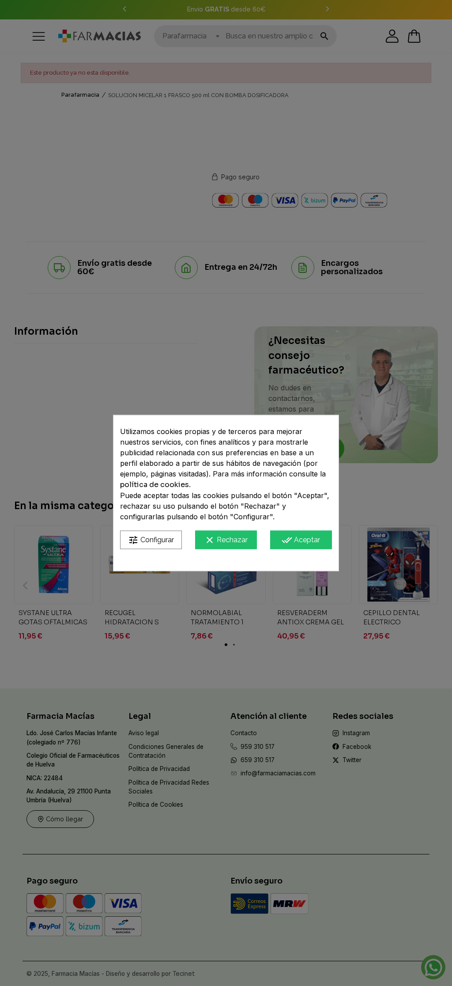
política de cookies (154, 484)
